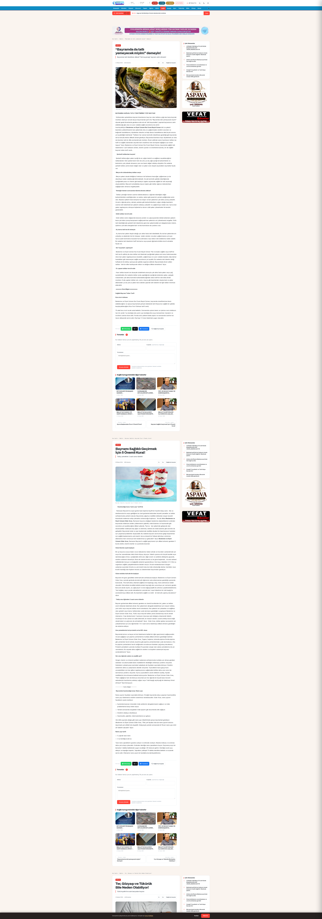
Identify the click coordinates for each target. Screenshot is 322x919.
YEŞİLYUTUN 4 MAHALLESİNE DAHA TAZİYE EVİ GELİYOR (151, 13)
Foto (155, 3)
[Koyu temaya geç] (204, 3)
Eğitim (151, 8)
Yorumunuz (120, 352)
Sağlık (163, 8)
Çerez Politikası (149, 915)
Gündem (123, 8)
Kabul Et (205, 915)
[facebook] (209, 8)
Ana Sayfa (114, 39)
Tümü (206, 13)
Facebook (145, 328)
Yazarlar (171, 3)
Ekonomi (138, 8)
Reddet (196, 915)
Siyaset (131, 8)
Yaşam (145, 8)
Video (162, 3)
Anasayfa (116, 8)
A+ (163, 62)
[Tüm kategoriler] (208, 3)
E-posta (155, 344)
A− (159, 62)
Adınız (119, 344)
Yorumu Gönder (123, 367)
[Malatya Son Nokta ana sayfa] (118, 3)
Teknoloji (181, 8)
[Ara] (199, 3)
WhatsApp (127, 328)
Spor (174, 8)
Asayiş (169, 8)
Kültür (157, 8)
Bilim (187, 8)
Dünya (193, 8)
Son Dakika (180, 3)
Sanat (199, 8)
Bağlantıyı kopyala (171, 62)
